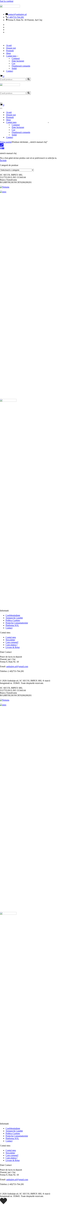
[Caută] (28, 79)
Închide (3, 160)
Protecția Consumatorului (17, 623)
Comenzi (16, 58)
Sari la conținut (6, 1)
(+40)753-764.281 (16, 17)
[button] (17, 56)
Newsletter (10, 640)
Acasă (9, 45)
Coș (13, 63)
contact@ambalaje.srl (17, 14)
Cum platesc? (11, 645)
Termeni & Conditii (14, 618)
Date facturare (18, 61)
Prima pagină (6, 142)
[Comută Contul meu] (48, 122)
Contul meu (11, 637)
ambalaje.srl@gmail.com (17, 666)
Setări (14, 68)
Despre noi (11, 48)
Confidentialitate (13, 615)
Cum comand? (12, 642)
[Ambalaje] (30, 39)
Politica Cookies (13, 620)
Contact (9, 71)
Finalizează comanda (21, 66)
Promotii (10, 50)
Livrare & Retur (13, 647)
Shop (8, 53)
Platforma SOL (12, 625)
